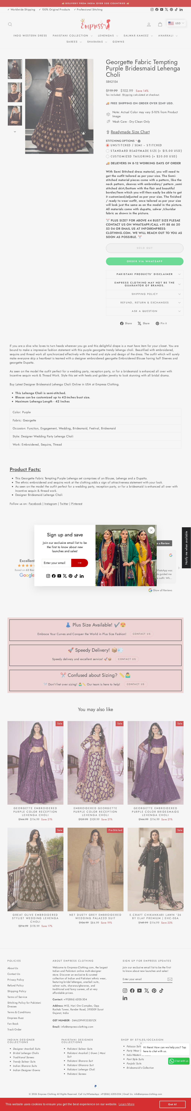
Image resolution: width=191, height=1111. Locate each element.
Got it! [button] (172, 1104)
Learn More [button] (126, 1104)
